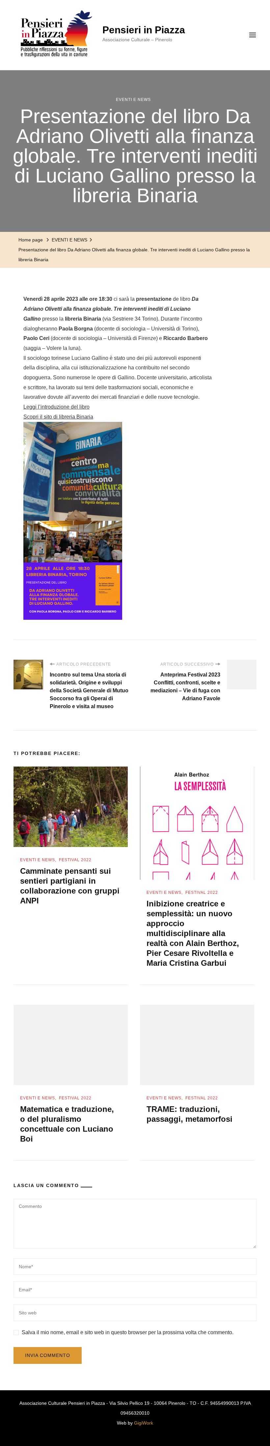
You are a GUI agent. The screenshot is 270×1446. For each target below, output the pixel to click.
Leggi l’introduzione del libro (56, 407)
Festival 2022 (75, 860)
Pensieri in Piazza (143, 29)
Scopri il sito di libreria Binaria (58, 417)
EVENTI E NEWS (133, 99)
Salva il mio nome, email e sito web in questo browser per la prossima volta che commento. (127, 1332)
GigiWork (143, 1423)
